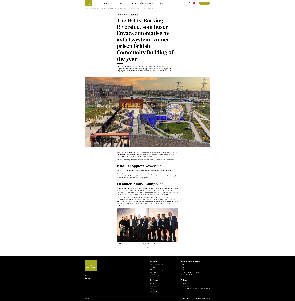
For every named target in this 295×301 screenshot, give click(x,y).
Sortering (152, 267)
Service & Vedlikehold (187, 275)
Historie (152, 283)
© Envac (87, 298)
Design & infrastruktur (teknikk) (190, 272)
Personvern (198, 298)
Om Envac (154, 280)
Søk (189, 3)
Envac (161, 3)
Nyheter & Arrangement (147, 3)
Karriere (152, 288)
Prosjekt (133, 3)
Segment (122, 3)
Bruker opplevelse (186, 270)
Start (86, 8)
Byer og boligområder (156, 265)
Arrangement (185, 286)
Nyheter (90, 8)
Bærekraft (153, 286)
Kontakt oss (204, 3)
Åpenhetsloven (186, 298)
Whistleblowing (206, 298)
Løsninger (184, 267)
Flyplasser (153, 272)
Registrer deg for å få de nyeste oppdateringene (195, 288)
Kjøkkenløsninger (155, 275)
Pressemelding (96, 8)
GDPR (192, 298)
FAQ (182, 265)
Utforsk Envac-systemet (191, 261)
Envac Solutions (109, 3)
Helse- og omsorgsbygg (157, 270)
